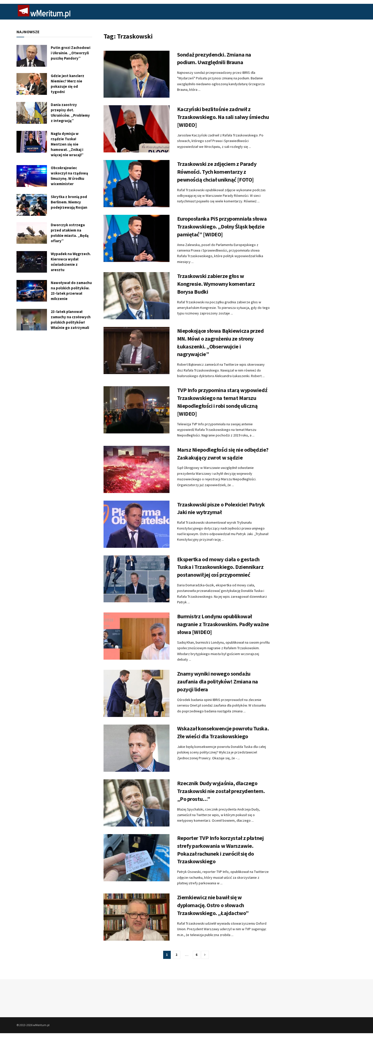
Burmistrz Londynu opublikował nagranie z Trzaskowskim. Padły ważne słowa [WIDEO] (223, 624)
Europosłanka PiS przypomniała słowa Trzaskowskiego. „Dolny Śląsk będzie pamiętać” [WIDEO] (222, 226)
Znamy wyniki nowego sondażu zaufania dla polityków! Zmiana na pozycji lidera (217, 681)
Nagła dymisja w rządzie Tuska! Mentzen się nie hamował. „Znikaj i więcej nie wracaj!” (67, 144)
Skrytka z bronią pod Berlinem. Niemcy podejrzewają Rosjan (69, 202)
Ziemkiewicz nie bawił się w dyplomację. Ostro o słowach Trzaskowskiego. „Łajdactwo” (213, 905)
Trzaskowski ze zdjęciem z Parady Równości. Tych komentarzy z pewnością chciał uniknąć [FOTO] (217, 171)
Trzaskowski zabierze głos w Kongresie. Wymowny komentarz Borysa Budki (216, 283)
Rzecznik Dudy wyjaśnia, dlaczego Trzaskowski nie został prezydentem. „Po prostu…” (221, 791)
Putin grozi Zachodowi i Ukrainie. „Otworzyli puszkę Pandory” (70, 53)
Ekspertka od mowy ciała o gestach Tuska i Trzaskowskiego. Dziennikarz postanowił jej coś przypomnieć (220, 567)
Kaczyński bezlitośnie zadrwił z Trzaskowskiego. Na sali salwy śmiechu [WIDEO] (223, 117)
